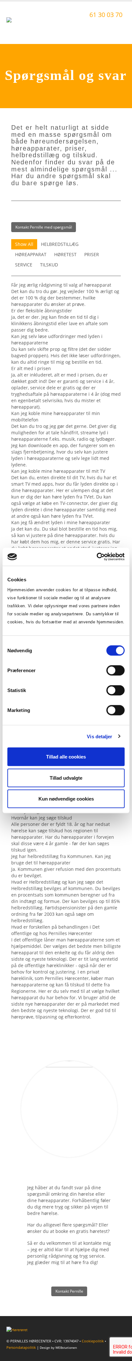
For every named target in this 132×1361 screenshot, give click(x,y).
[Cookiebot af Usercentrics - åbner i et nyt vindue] (97, 557)
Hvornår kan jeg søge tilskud (41, 818)
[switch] (115, 670)
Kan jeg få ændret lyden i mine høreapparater (60, 522)
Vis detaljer (99, 736)
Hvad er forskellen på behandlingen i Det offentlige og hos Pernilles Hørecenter (55, 930)
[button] (120, 29)
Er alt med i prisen (31, 368)
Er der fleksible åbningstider (41, 311)
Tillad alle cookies (66, 756)
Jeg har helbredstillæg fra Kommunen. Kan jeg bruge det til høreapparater (61, 859)
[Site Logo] (24, 22)
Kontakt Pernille (69, 1291)
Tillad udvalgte (66, 777)
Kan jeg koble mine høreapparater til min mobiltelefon (55, 416)
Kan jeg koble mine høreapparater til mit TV (58, 471)
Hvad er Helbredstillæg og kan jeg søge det (57, 882)
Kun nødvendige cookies (66, 799)
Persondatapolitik (21, 1347)
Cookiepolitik (93, 1341)
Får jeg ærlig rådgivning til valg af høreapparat (61, 285)
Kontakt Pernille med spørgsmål (43, 227)
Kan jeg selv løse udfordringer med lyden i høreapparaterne (57, 339)
